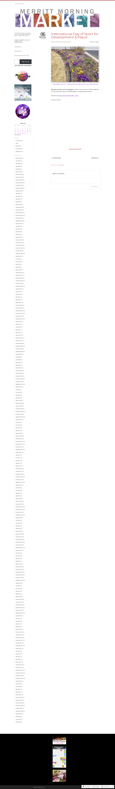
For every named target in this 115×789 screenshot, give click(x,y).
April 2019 (18, 397)
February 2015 (19, 534)
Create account (19, 140)
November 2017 (19, 444)
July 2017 (18, 455)
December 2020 (19, 343)
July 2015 (18, 520)
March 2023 (18, 269)
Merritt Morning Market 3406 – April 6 (68, 95)
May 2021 (18, 329)
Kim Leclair (59, 42)
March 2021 (18, 335)
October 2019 (19, 381)
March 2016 (18, 498)
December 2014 (19, 539)
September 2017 (19, 449)
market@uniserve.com (19, 42)
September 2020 (19, 351)
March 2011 (18, 662)
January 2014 (19, 569)
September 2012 (19, 613)
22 (22, 131)
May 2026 (18, 166)
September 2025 (19, 188)
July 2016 (18, 487)
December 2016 (19, 474)
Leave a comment (95, 42)
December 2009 (19, 702)
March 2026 (18, 171)
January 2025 (19, 209)
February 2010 (19, 697)
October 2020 (19, 348)
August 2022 (18, 288)
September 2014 (19, 547)
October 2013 (19, 577)
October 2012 (19, 610)
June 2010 (18, 686)
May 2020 (18, 362)
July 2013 (18, 585)
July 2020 (18, 357)
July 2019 (18, 389)
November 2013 (19, 574)
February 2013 (19, 599)
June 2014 (18, 555)
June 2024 (18, 229)
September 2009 (19, 711)
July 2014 (18, 553)
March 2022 (18, 302)
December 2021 (19, 310)
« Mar (15, 134)
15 (22, 130)
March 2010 (18, 694)
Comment (94, 186)
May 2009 (18, 721)
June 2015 (18, 523)
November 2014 (19, 542)
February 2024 (19, 239)
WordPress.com (19, 151)
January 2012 (19, 634)
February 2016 (19, 501)
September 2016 (19, 482)
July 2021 (18, 324)
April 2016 (18, 495)
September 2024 (19, 220)
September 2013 (19, 580)
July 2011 (18, 651)
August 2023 (18, 256)
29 (22, 133)
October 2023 (19, 250)
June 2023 (18, 261)
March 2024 (18, 237)
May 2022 (18, 297)
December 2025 (19, 179)
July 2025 (18, 193)
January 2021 (19, 340)
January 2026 (19, 177)
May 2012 (18, 623)
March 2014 (18, 564)
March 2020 (18, 367)
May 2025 (18, 199)
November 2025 (19, 182)
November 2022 (19, 280)
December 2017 (19, 441)
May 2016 (18, 493)
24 (27, 131)
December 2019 (19, 376)
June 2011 (18, 653)
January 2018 (19, 438)
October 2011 (19, 643)
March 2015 (18, 531)
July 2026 (18, 160)
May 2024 (18, 231)
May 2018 (18, 427)
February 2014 (19, 566)
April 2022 (18, 299)
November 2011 (19, 640)
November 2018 (19, 411)
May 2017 (18, 460)
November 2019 (19, 378)
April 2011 (18, 659)
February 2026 (19, 174)
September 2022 (19, 286)
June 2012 (18, 621)
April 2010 (18, 692)
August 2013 (18, 583)
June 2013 (18, 588)
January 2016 (19, 504)
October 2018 (19, 414)
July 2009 (18, 716)
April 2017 (18, 463)
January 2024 (19, 242)
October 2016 (19, 479)
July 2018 (18, 422)
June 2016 (18, 490)
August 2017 (18, 452)
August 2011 (18, 648)
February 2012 (19, 632)
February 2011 (19, 664)
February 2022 (19, 305)
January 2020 (19, 373)
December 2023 (19, 245)
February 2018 (19, 436)
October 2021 (19, 316)
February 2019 (19, 403)
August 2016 (18, 485)
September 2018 (19, 416)
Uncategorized (67, 42)
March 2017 (18, 466)
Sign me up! (25, 61)
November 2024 (19, 215)
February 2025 (19, 207)
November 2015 (19, 509)
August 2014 (18, 550)
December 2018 (19, 408)
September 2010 (19, 678)
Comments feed (19, 148)
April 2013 (18, 593)
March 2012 (18, 629)
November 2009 (19, 705)
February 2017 (19, 468)
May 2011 (18, 656)
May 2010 (18, 689)
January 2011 (19, 667)
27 (18, 133)
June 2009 (18, 719)
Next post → (95, 158)
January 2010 (19, 700)
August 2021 (18, 321)
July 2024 (18, 226)
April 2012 (18, 626)
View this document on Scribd (75, 148)
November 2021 (19, 313)
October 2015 (19, 512)
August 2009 (18, 713)
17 (27, 130)
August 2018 (18, 419)
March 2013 (18, 596)
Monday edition (19, 3)
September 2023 (19, 253)
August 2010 (18, 681)
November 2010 (19, 673)
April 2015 (18, 528)
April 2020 (18, 365)
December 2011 (19, 637)
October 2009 (19, 708)
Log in (17, 143)
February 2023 (19, 272)
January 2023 (19, 275)
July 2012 (18, 618)
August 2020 (18, 354)
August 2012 (18, 615)
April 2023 (18, 267)
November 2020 (19, 346)
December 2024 (19, 212)
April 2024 (18, 234)
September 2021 (19, 318)
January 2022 (19, 308)
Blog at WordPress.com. (39, 787)
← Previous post (56, 158)
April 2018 (18, 430)
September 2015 (19, 514)
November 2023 (19, 248)
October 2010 (19, 675)
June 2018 (18, 425)
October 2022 (19, 283)
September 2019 (19, 384)
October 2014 (19, 544)
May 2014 (18, 558)
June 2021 (18, 327)
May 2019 (18, 395)
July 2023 (18, 259)
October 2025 (19, 185)
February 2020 (19, 370)
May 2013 (18, 591)
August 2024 (18, 223)
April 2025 (18, 201)
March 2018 (18, 433)
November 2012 (19, 607)
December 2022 (19, 278)
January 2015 (19, 536)
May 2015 (18, 525)
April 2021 (18, 332)
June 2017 (18, 457)
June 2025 (18, 196)
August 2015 (18, 517)
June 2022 (18, 294)
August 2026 (18, 158)
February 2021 (19, 338)
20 (18, 131)
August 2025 (18, 190)
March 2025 (18, 204)
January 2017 (19, 471)
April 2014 (18, 561)
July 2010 (18, 683)
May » (19, 134)
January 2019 (19, 406)
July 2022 (18, 291)
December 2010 (19, 670)
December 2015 (19, 506)
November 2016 (19, 476)
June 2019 (18, 392)
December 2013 (19, 572)
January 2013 (19, 602)
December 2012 (19, 604)
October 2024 (19, 218)
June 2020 (18, 359)
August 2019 (18, 386)
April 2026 (18, 169)
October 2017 (19, 446)
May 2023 (18, 264)
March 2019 (18, 400)
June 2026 (18, 163)
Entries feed (18, 146)
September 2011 (19, 645)
